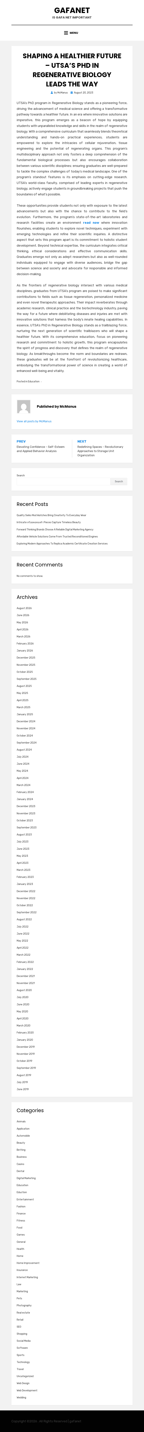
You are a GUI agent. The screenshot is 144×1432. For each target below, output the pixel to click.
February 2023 (25, 877)
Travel (20, 1369)
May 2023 (22, 855)
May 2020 (22, 1011)
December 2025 (26, 657)
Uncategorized (25, 1376)
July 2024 (22, 756)
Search (21, 475)
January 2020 (25, 1039)
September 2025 (27, 679)
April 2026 (22, 629)
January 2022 (25, 969)
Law (19, 1284)
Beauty (21, 1142)
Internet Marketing (27, 1277)
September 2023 (27, 827)
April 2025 (22, 700)
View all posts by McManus (34, 421)
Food (19, 1227)
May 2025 (22, 693)
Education (34, 381)
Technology (23, 1362)
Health (20, 1249)
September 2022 (27, 912)
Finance (21, 1213)
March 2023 (23, 870)
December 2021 (26, 976)
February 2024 (25, 792)
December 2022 (26, 891)
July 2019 (22, 1082)
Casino (20, 1164)
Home (20, 1256)
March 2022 (23, 954)
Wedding (21, 1397)
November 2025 (26, 664)
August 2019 (24, 1075)
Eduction (22, 1192)
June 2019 (23, 1089)
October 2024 (25, 735)
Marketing (22, 1291)
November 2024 (26, 728)
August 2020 (24, 990)
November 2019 (26, 1053)
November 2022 (26, 898)
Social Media (24, 1340)
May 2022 (22, 940)
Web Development (27, 1390)
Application (23, 1128)
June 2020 (23, 1004)
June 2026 (23, 615)
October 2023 (25, 820)
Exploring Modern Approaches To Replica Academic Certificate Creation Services (62, 543)
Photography (24, 1305)
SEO (19, 1326)
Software (22, 1347)
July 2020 (22, 997)
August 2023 (24, 834)
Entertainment (25, 1199)
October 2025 (25, 671)
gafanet (72, 10)
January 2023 (25, 884)
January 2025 (25, 714)
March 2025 (23, 707)
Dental (20, 1171)
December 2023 (26, 806)
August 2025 (24, 686)
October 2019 (24, 1061)
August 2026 (24, 608)
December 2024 (26, 721)
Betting (21, 1149)
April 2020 (22, 1018)
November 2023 (26, 813)
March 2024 (23, 785)
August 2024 (24, 749)
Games (21, 1234)
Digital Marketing (26, 1178)
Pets (19, 1298)
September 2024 (27, 742)
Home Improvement (28, 1263)
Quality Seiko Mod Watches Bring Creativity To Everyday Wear (51, 515)
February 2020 (25, 1032)
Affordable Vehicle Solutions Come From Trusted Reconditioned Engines (57, 536)
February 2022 (25, 962)
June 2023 (23, 848)
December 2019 (26, 1046)
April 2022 (22, 947)
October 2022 (25, 905)
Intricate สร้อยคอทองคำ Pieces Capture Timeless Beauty (49, 522)
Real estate (23, 1312)
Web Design (23, 1383)
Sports (20, 1355)
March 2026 (23, 636)
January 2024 (25, 799)
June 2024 (23, 763)
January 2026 (25, 650)
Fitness (21, 1220)
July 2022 (22, 926)
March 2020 (23, 1025)
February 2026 (25, 643)
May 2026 (22, 622)
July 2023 (22, 841)
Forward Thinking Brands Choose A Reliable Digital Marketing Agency (55, 529)
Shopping (22, 1333)
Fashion (21, 1206)
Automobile (23, 1135)
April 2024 (22, 778)
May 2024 (22, 770)
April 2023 (22, 862)
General (21, 1241)
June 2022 (23, 933)
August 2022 (24, 919)
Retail (20, 1319)
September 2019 (26, 1068)
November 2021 (26, 983)
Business (22, 1156)
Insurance (22, 1270)
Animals (21, 1121)
